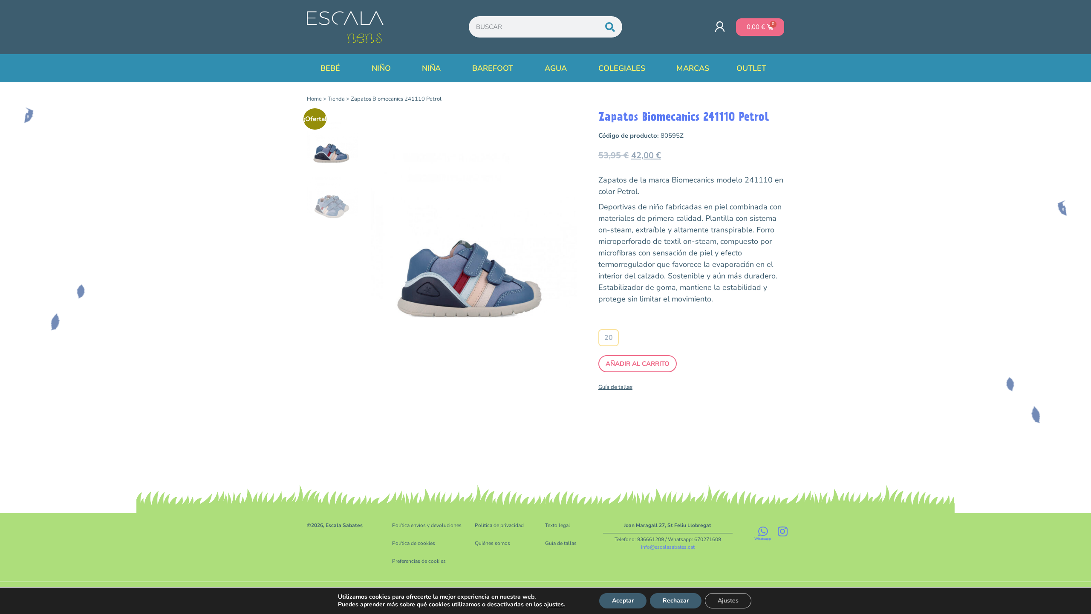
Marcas (692, 68)
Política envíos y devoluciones (427, 525)
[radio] (608, 337)
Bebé (330, 68)
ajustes (554, 604)
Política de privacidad (499, 525)
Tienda (336, 99)
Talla (609, 321)
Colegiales (621, 68)
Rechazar (676, 601)
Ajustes (728, 601)
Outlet (751, 68)
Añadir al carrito (638, 363)
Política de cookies (413, 543)
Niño (381, 68)
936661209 (650, 539)
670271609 (707, 539)
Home (314, 99)
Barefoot (492, 68)
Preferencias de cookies (419, 561)
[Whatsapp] (762, 531)
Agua (556, 68)
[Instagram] (782, 531)
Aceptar (623, 601)
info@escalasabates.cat (668, 547)
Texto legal (557, 525)
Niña (431, 68)
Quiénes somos (492, 543)
